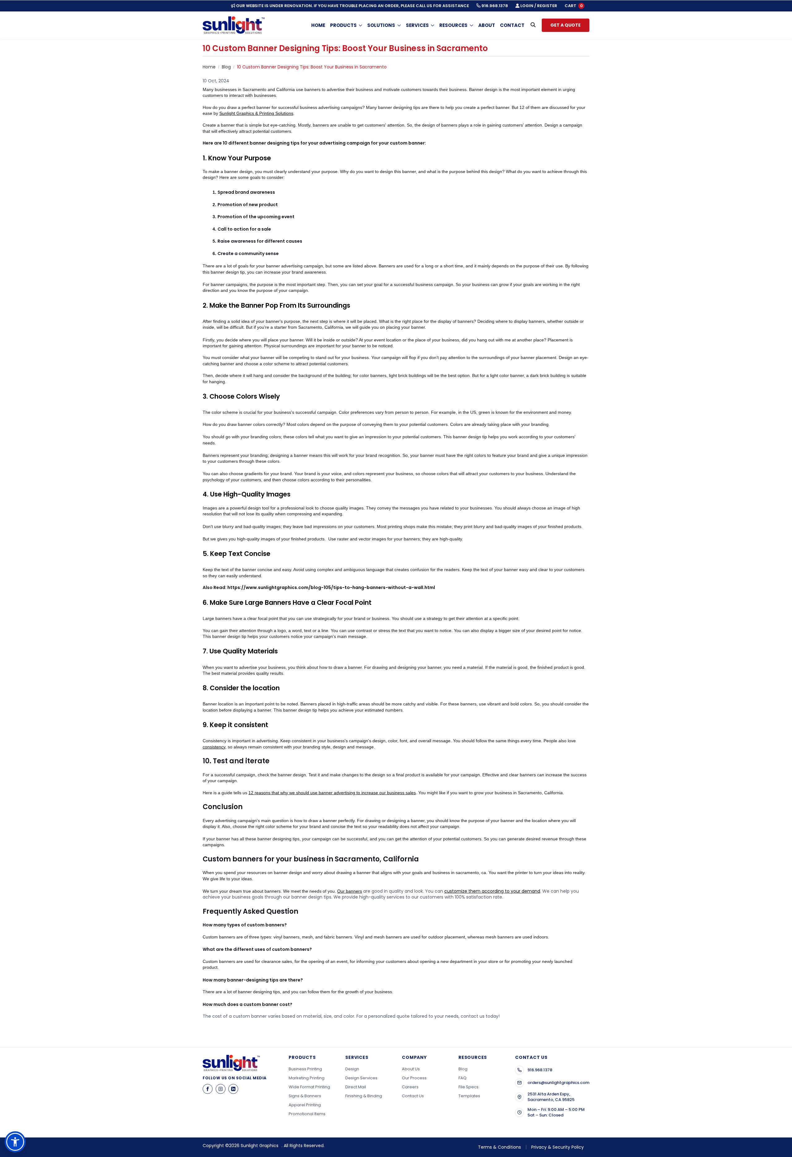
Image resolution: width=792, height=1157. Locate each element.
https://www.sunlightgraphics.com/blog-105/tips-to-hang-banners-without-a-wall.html (331, 587)
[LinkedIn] (233, 1089)
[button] (15, 1142)
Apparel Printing (305, 1105)
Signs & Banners (305, 1096)
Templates (469, 1096)
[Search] (533, 25)
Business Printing (305, 1069)
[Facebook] (208, 1089)
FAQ (462, 1078)
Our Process (414, 1078)
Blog (462, 1069)
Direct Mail (355, 1087)
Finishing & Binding (363, 1096)
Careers (410, 1087)
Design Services (361, 1078)
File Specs (468, 1087)
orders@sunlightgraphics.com (558, 1083)
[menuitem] (318, 25)
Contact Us (413, 1096)
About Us (411, 1069)
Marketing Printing (307, 1078)
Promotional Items (307, 1114)
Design (352, 1069)
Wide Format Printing (309, 1087)
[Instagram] (221, 1089)
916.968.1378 (539, 1070)
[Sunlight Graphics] (234, 25)
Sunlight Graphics (259, 1145)
